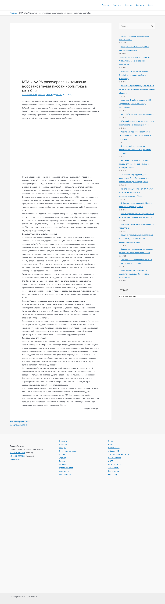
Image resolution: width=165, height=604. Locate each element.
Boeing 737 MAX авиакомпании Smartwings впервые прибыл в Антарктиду (133, 75)
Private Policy (114, 447)
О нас (110, 441)
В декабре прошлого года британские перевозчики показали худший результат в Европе (137, 89)
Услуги (116, 5)
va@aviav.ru (15, 459)
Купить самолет (66, 468)
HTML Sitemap (114, 458)
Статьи (49, 95)
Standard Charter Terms (118, 454)
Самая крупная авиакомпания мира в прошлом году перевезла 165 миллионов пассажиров (136, 238)
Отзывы (62, 464)
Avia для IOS (113, 451)
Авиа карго (64, 471)
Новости (128, 5)
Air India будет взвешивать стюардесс (137, 114)
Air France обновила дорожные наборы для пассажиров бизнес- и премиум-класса (134, 164)
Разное (41, 95)
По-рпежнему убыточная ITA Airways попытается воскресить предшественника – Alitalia (136, 192)
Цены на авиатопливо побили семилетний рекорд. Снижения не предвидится (134, 274)
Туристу (62, 458)
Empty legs (113, 474)
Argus (110, 444)
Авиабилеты (113, 468)
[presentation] (120, 5)
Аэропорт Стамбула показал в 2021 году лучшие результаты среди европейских (135, 103)
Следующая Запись (19, 425)
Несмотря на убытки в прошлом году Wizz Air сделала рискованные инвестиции (135, 61)
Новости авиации (29, 95)
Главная (105, 5)
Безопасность (114, 464)
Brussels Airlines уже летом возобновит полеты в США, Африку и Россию (135, 149)
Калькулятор (113, 471)
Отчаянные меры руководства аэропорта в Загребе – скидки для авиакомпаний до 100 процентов (134, 178)
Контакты (140, 5)
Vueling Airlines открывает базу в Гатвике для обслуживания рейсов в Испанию (135, 135)
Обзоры (62, 447)
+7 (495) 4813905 (17, 456)
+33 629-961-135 (17, 453)
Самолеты (63, 444)
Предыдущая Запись (20, 421)
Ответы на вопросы (67, 451)
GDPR (110, 461)
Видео (150, 5)
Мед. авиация (65, 474)
